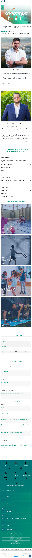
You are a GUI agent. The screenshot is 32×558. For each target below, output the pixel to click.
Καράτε (2, 173)
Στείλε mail (27, 33)
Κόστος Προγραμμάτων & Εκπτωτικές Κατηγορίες (9, 33)
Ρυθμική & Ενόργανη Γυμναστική (7, 196)
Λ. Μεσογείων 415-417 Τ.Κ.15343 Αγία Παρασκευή (16, 539)
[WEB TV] (10, 468)
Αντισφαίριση (3, 193)
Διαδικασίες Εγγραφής (11, 31)
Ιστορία (6, 465)
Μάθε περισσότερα (25, 555)
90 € (25, 351)
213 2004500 (16, 541)
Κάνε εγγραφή (4, 31)
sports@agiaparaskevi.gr (9, 29)
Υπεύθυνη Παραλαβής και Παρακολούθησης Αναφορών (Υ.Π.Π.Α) (16, 485)
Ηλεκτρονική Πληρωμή (26, 475)
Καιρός (16, 465)
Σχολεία (5, 475)
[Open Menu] (30, 1)
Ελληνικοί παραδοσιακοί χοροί (6, 164)
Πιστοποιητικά (6, 480)
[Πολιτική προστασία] (16, 478)
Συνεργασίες (26, 480)
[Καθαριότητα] (21, 468)
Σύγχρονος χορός (4, 170)
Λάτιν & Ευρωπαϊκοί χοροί (6, 167)
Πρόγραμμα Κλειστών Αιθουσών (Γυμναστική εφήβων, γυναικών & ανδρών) (13, 161)
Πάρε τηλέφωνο (21, 33)
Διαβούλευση (16, 475)
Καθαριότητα (21, 470)
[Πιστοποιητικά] (5, 478)
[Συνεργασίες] (26, 478)
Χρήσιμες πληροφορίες (5, 157)
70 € (25, 354)
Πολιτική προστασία (16, 480)
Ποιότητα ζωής (26, 465)
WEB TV (11, 470)
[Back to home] (3, 1)
